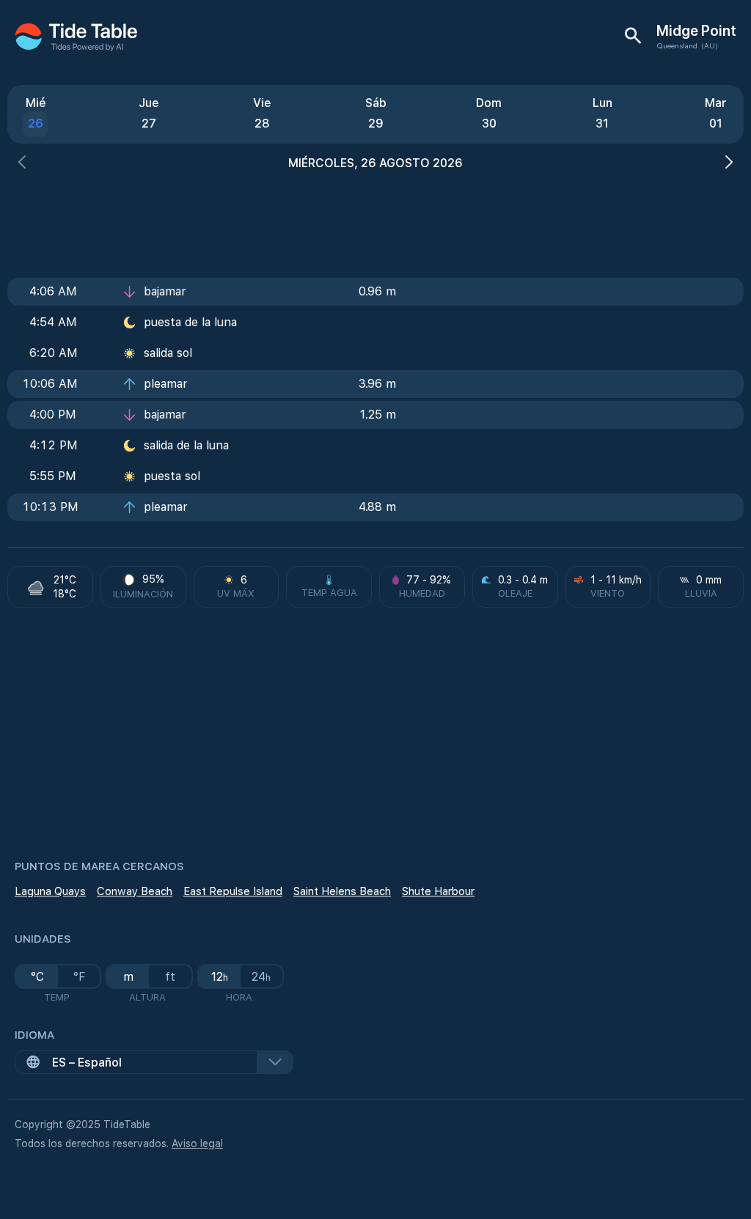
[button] (22, 163)
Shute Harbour (438, 891)
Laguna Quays (50, 891)
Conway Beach (134, 891)
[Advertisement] (375, 220)
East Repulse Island (232, 891)
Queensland (676, 45)
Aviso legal (197, 1143)
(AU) (709, 45)
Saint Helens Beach (342, 891)
